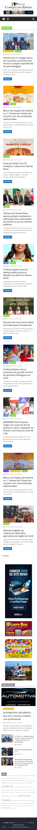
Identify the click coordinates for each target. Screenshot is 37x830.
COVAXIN (27, 783)
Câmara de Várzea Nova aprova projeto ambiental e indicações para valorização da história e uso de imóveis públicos (17, 219)
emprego (8, 790)
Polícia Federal (24, 803)
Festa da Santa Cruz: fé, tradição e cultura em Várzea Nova (18, 166)
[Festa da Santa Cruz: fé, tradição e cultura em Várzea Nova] (18, 147)
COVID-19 (7, 786)
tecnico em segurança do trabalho (20, 805)
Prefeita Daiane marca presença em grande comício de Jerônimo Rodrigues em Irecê (18, 373)
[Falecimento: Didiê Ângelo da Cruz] (7, 752)
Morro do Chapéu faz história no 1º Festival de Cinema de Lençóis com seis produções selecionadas (18, 114)
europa (25, 790)
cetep (28, 780)
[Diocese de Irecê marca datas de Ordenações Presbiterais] (18, 305)
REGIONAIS (18, 51)
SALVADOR (9, 805)
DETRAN (22, 787)
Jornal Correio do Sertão (26, 792)
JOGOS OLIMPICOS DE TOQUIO (12, 792)
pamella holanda (11, 803)
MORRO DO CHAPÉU (8, 51)
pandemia (17, 803)
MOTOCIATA (13, 800)
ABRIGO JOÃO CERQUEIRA (12, 778)
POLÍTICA (6, 263)
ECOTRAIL (3, 790)
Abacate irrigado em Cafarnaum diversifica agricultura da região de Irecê (18, 533)
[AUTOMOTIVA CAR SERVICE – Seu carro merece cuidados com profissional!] (18, 697)
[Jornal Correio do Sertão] (3, 19)
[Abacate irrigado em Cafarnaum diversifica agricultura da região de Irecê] (18, 514)
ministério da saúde (14, 796)
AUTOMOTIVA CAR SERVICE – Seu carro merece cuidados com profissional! (17, 716)
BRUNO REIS (23, 780)
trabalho (31, 805)
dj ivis (25, 787)
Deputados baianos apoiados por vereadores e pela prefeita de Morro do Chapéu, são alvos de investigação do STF (24, 762)
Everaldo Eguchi (30, 790)
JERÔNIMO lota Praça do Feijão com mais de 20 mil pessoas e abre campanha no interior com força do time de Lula (18, 428)
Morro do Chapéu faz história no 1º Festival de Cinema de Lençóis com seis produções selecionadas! (18, 482)
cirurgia (9, 783)
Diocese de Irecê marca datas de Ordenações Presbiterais (18, 323)
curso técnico (17, 787)
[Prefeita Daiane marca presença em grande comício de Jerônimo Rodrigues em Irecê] (18, 353)
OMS (29, 800)
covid (30, 783)
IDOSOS (3, 792)
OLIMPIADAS (24, 800)
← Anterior (5, 556)
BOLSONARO (16, 780)
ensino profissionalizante (17, 790)
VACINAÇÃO (5, 808)
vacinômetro (13, 808)
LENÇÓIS (7, 796)
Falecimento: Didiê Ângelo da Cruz (23, 750)
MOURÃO (19, 800)
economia (29, 787)
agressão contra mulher (24, 778)
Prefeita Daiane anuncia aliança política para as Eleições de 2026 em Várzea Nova (17, 273)
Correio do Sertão (17, 54)
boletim (10, 780)
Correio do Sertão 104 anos (18, 783)
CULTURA (6, 104)
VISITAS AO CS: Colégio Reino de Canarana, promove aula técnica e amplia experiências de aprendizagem (18, 62)
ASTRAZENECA (4, 780)
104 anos (3, 778)
